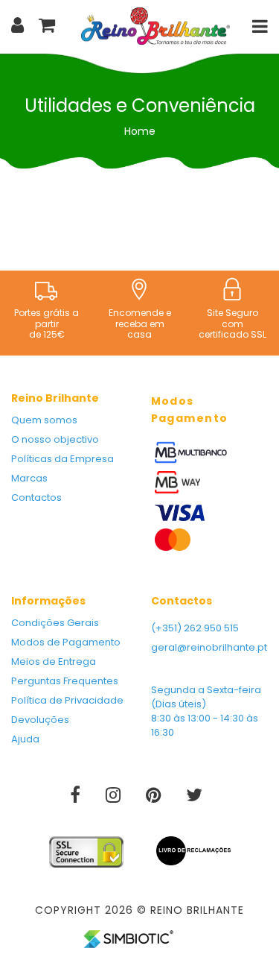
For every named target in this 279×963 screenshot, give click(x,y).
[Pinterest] (154, 797)
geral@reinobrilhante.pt (209, 647)
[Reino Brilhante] (155, 25)
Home (139, 131)
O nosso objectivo (55, 439)
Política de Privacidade (67, 700)
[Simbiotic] (128, 933)
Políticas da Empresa (62, 459)
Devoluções (40, 720)
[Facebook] (76, 797)
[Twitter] (194, 797)
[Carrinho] (47, 25)
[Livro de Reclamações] (193, 845)
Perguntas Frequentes (64, 681)
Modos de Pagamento (66, 642)
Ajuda (25, 739)
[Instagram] (114, 797)
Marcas (29, 478)
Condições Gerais (55, 623)
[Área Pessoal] (17, 25)
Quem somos (44, 420)
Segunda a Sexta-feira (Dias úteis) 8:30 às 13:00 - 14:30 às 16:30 (206, 711)
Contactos (36, 497)
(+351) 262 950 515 (195, 628)
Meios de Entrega (53, 661)
